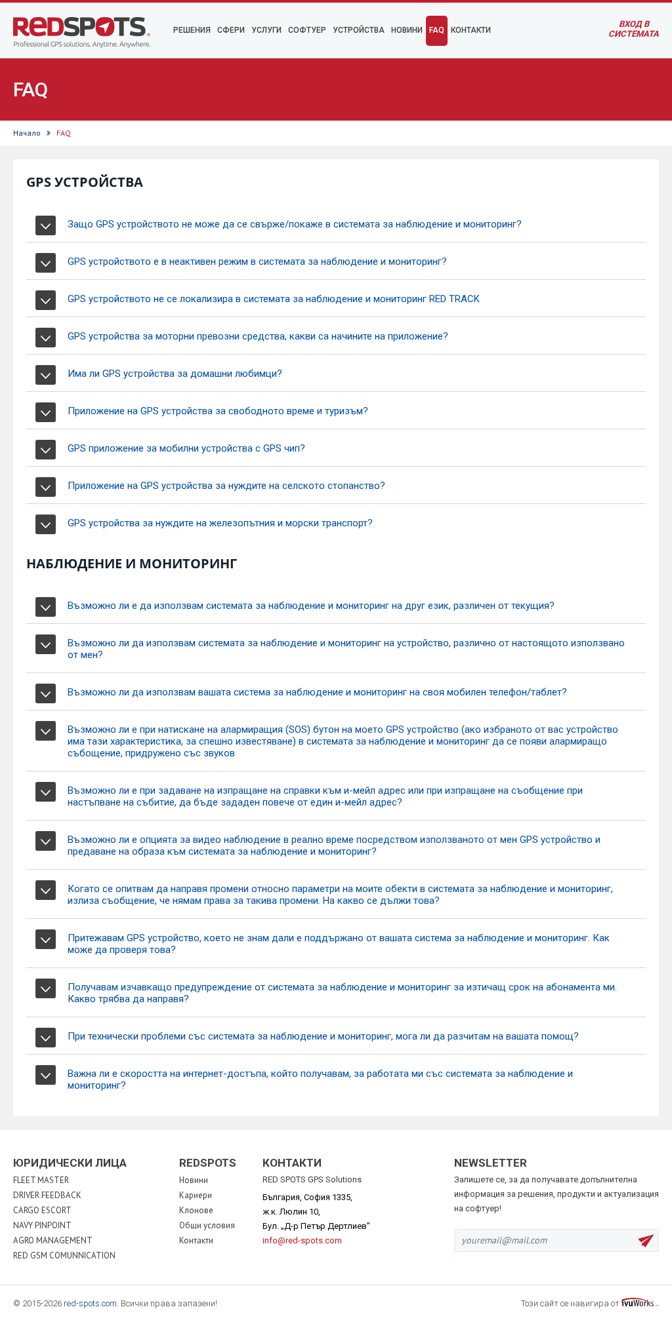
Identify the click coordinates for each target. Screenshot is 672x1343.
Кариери (195, 1195)
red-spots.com (90, 1303)
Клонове (196, 1210)
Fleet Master (41, 1180)
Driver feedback (47, 1195)
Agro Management (53, 1240)
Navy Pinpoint (42, 1225)
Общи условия (207, 1225)
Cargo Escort (42, 1210)
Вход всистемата (633, 29)
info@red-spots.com (302, 1240)
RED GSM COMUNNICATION (64, 1255)
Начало (27, 133)
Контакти (196, 1240)
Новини (193, 1180)
